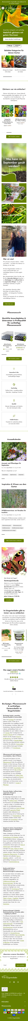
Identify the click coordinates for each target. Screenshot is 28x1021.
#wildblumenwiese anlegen (17, 528)
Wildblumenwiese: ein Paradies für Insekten (14, 511)
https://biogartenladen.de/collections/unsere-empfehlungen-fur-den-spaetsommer (11, 7)
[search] (6, 8)
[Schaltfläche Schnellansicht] (11, 112)
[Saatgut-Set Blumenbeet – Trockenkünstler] (20, 635)
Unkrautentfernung (15, 933)
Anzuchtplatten (17, 768)
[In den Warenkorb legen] (11, 115)
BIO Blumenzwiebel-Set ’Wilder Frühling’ (20, 119)
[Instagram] (18, 982)
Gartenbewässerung (14, 862)
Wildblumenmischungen (9, 881)
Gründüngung (16, 748)
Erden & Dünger (20, 808)
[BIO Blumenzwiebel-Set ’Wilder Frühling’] (20, 111)
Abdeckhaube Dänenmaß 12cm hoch (7, 345)
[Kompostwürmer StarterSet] (7, 635)
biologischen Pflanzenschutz (10, 854)
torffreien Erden (13, 800)
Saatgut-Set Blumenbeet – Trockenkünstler (20, 645)
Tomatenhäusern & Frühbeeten (10, 837)
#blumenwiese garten (6, 525)
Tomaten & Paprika (7, 734)
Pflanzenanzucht (7, 762)
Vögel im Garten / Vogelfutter (10, 898)
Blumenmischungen (8, 883)
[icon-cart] (24, 8)
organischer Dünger (15, 810)
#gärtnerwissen (13, 474)
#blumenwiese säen (17, 525)
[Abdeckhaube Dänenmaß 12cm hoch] (7, 336)
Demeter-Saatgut (18, 740)
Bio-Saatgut (11, 719)
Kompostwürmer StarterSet (7, 644)
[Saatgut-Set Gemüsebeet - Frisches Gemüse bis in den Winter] (7, 111)
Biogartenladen (16, 1018)
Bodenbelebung (17, 816)
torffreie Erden (19, 775)
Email (5, 965)
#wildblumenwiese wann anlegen (8, 530)
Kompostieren (14, 819)
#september (21, 474)
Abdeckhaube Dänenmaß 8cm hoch (20, 344)
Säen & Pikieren (18, 770)
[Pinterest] (14, 982)
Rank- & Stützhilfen (20, 935)
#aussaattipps (5, 474)
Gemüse (7, 733)
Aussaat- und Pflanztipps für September (11, 464)
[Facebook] (10, 982)
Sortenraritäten (19, 744)
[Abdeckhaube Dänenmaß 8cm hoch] (20, 336)
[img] (14, 672)
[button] (13, 694)
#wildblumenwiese (6, 528)
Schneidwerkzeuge (8, 927)
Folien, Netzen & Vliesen (16, 848)
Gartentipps (6, 904)
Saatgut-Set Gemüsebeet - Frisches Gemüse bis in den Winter (7, 121)
